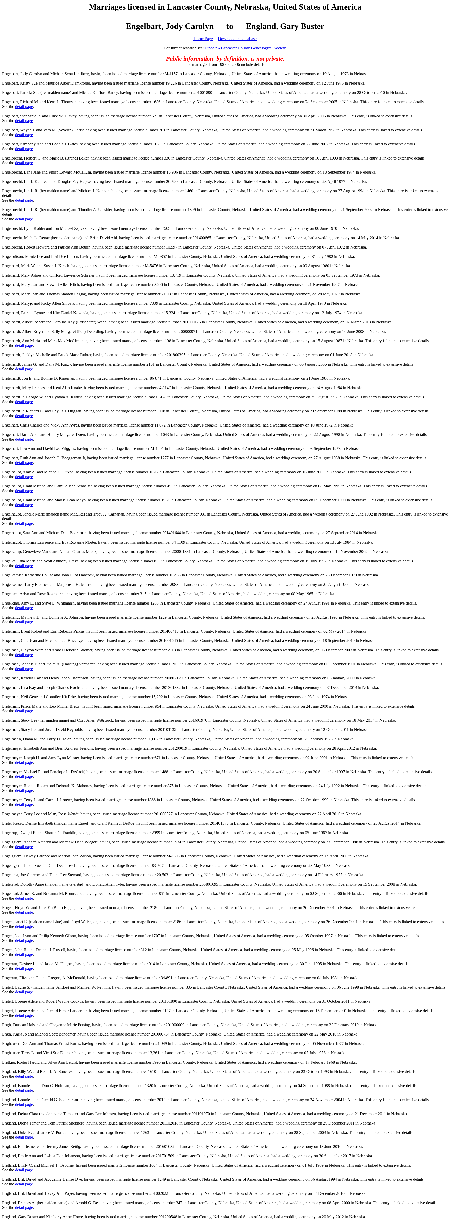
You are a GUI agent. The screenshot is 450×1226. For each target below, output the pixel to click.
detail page (24, 106)
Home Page (203, 38)
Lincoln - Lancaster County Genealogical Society (245, 48)
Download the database (237, 38)
